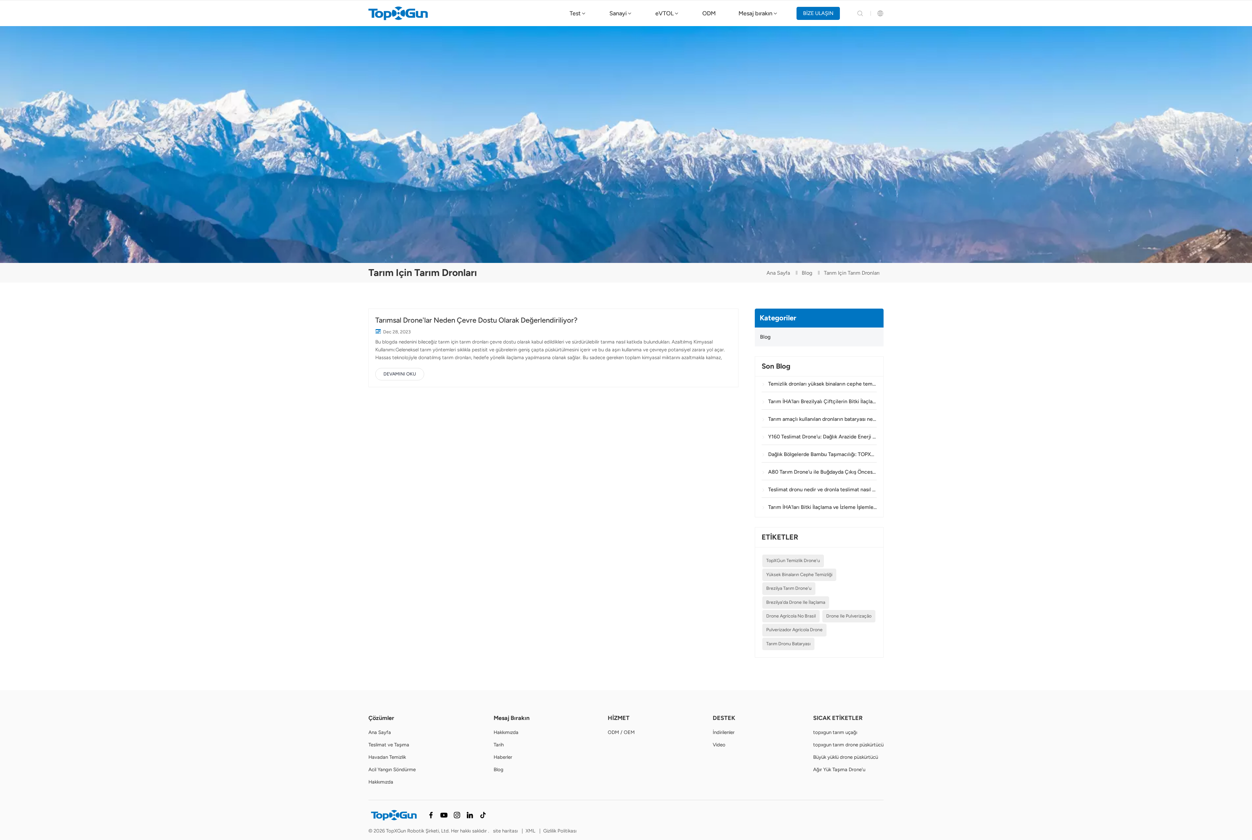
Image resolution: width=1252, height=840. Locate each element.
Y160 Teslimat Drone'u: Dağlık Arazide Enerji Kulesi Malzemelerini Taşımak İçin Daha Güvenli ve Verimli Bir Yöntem (822, 437)
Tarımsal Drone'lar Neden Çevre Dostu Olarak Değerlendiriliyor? (476, 320)
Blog (807, 273)
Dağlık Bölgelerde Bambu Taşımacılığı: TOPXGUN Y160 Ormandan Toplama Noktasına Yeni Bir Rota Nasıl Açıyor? (822, 454)
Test (575, 13)
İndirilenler (724, 732)
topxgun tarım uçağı (835, 732)
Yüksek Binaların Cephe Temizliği (799, 574)
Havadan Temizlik (387, 757)
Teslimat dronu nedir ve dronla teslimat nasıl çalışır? (822, 489)
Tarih (499, 745)
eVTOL (664, 13)
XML (530, 831)
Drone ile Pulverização (849, 616)
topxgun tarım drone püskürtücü (848, 745)
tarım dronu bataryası (788, 644)
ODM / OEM (621, 732)
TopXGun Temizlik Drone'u (793, 560)
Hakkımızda (380, 782)
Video (719, 745)
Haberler (503, 757)
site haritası (506, 831)
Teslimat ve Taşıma (388, 745)
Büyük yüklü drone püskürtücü (845, 757)
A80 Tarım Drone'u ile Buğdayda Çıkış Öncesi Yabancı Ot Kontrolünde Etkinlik (822, 472)
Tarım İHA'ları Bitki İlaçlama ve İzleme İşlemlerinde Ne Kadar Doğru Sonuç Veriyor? (822, 507)
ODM (709, 13)
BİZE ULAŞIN (818, 13)
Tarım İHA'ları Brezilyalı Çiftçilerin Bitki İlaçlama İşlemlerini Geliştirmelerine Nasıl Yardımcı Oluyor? (822, 401)
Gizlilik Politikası (559, 831)
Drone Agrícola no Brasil (791, 616)
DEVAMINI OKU (399, 374)
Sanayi (618, 13)
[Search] (860, 13)
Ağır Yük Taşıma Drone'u (839, 769)
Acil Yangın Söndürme (392, 769)
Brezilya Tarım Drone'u (789, 588)
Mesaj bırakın (755, 13)
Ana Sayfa (778, 273)
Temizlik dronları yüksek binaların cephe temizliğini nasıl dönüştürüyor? (822, 384)
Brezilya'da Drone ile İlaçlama (795, 602)
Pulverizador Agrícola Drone (794, 630)
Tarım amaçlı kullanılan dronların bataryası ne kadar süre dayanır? (822, 419)
